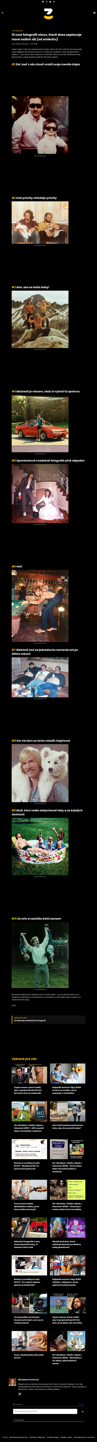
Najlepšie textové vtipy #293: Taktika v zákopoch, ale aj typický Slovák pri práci (66, 1282)
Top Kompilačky (17, 31)
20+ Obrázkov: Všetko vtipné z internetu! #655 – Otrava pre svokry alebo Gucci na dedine (67, 1206)
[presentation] (29, 1073)
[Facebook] (43, 1)
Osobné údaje (53, 1437)
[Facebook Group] (50, 1)
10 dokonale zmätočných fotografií (30, 1020)
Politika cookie (66, 1437)
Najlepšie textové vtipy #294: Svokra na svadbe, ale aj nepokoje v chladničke (66, 1090)
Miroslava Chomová (22, 44)
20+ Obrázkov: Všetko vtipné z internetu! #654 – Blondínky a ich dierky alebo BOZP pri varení (67, 1359)
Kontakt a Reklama (37, 1437)
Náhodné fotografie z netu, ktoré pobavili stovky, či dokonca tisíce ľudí (27, 1244)
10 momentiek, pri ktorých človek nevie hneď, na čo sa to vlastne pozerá (28, 1320)
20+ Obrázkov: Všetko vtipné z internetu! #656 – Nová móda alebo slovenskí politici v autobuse (67, 1167)
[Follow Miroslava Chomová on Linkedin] (19, 1394)
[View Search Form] (1, 13)
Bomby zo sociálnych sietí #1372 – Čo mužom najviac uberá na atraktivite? (27, 1282)
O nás (4, 1437)
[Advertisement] (48, 81)
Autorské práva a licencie (84, 1437)
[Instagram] (46, 1)
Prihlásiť (81, 1404)
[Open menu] (94, 13)
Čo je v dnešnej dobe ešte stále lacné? (29, 1356)
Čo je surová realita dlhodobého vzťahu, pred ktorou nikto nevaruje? (26, 1206)
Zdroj (14, 1005)
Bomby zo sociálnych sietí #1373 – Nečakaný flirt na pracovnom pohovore (27, 1166)
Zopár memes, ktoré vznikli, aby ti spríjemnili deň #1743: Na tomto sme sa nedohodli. (28, 1090)
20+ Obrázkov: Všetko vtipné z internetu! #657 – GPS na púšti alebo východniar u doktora (29, 1128)
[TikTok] (54, 1)
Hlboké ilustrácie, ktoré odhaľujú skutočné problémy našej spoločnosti (66, 1244)
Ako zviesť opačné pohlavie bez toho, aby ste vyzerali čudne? (67, 1126)
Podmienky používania (18, 1437)
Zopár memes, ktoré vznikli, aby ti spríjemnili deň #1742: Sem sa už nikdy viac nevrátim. (67, 1320)
